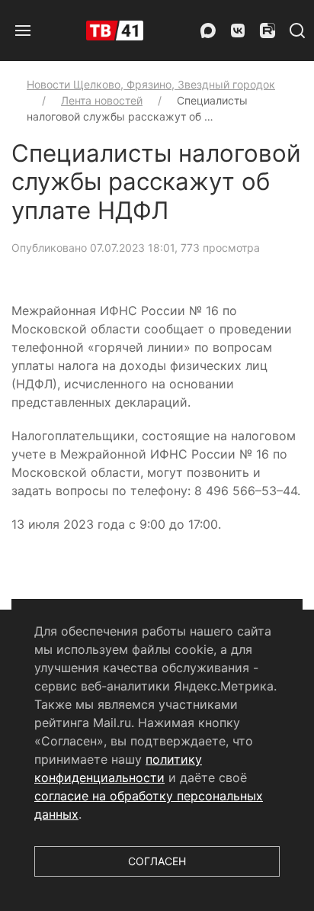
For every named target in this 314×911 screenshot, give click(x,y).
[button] (22, 30)
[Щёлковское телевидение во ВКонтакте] (238, 30)
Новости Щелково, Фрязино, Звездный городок (151, 84)
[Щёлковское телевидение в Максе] (208, 30)
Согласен (157, 861)
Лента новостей (102, 100)
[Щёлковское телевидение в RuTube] (267, 30)
